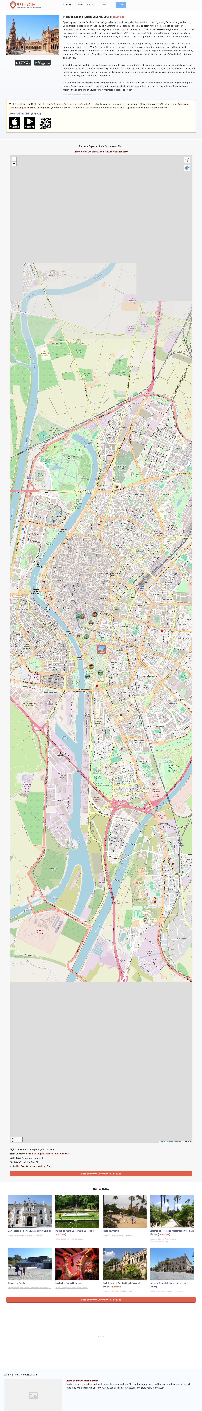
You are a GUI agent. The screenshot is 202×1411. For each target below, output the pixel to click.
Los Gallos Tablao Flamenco (68, 1283)
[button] (101, 649)
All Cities (67, 4)
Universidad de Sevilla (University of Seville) (29, 1231)
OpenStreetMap (174, 1141)
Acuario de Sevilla (16, 1283)
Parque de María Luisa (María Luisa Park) (74, 1231)
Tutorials (103, 4)
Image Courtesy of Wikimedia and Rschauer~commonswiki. (163, 1240)
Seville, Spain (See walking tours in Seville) (47, 1154)
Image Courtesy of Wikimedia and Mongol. (71, 1287)
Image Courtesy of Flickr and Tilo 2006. (117, 1291)
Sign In (121, 4)
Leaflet (162, 1141)
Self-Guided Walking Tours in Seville (69, 104)
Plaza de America (111, 1231)
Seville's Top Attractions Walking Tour (32, 1166)
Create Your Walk (85, 4)
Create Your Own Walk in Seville (82, 1381)
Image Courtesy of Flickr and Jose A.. (69, 1239)
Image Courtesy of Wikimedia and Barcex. (119, 1235)
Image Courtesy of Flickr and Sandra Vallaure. (25, 1235)
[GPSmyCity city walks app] (25, 5)
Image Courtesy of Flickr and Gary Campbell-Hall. (81, 94)
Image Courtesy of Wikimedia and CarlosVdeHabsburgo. (29, 1287)
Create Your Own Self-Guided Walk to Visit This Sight (101, 152)
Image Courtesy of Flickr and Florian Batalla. (167, 1291)
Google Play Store (26, 108)
